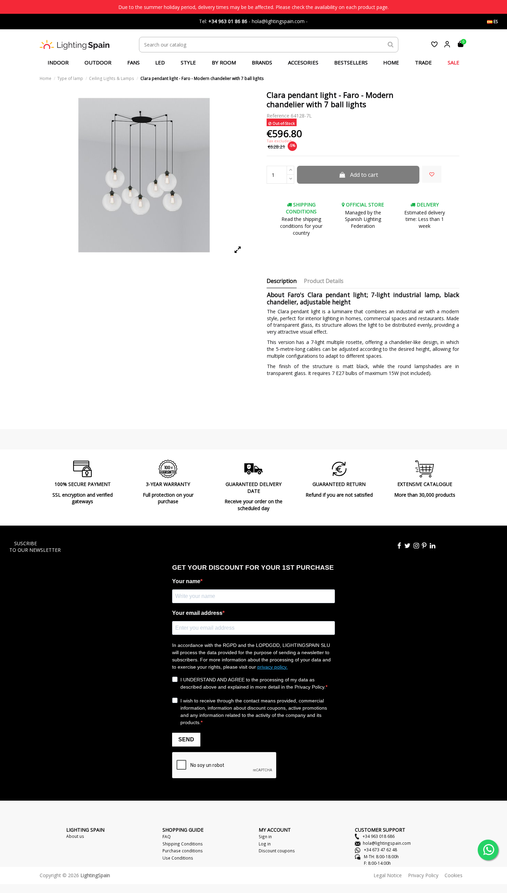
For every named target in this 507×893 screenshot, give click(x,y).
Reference (278, 115)
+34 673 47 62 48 (380, 849)
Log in (265, 843)
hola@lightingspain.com (387, 843)
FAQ (166, 836)
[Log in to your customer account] (447, 44)
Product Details (324, 281)
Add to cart (364, 175)
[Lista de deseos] (434, 44)
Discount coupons (277, 850)
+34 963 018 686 (378, 836)
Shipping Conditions (182, 843)
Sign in (265, 836)
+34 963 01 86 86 (227, 21)
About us (75, 836)
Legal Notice (388, 875)
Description (282, 281)
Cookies (454, 875)
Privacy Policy (423, 875)
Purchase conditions (182, 850)
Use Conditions (177, 858)
